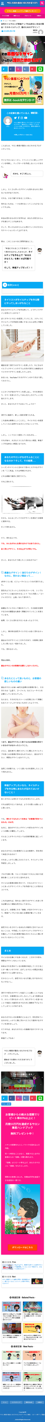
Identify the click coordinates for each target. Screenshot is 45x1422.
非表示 (15, 285)
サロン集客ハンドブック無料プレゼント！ (23, 11)
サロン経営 (6, 1104)
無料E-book (17, 15)
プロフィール (28, 15)
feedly (23, 1086)
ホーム (4, 1402)
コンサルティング (16, 1402)
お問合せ (39, 15)
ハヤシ (35, 32)
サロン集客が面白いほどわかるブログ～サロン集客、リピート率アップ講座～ (22, 1416)
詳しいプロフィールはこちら (23, 135)
